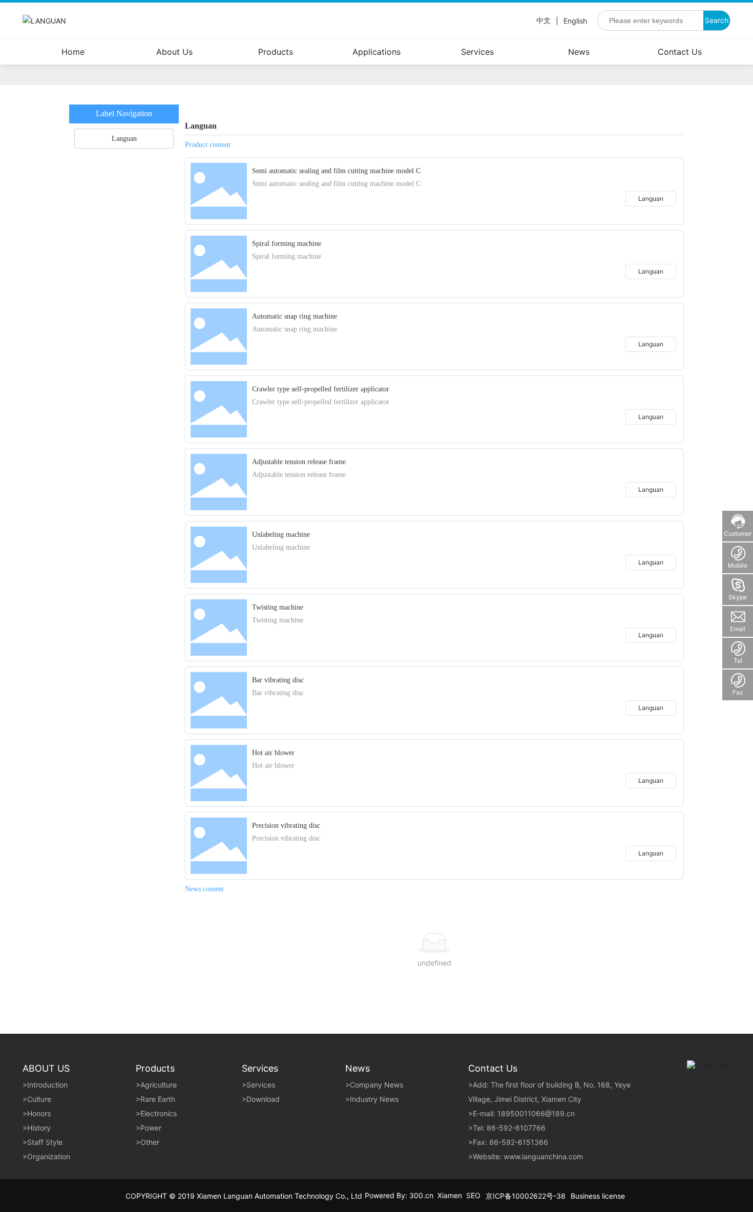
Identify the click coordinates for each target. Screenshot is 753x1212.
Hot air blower (273, 753)
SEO (473, 1195)
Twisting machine (277, 607)
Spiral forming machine (286, 243)
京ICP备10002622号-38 (526, 1196)
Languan (650, 198)
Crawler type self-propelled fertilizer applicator (320, 389)
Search (716, 20)
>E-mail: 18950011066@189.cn (521, 1113)
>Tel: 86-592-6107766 (507, 1127)
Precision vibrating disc (286, 825)
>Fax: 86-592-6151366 (508, 1142)
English (575, 20)
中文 (543, 20)
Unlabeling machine (281, 534)
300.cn (421, 1195)
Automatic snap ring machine (294, 316)
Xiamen (449, 1195)
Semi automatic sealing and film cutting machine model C (336, 171)
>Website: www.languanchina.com (525, 1156)
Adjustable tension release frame (299, 462)
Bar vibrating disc (278, 680)
